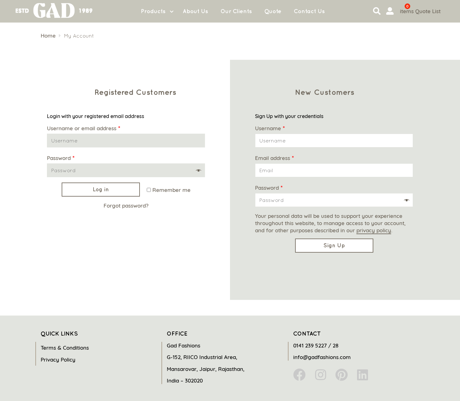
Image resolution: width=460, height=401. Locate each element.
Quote (272, 11)
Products (153, 11)
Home (48, 35)
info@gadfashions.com (322, 357)
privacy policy (373, 230)
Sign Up (334, 245)
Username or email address (83, 128)
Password (60, 158)
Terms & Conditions (65, 347)
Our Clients (236, 11)
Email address (274, 158)
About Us (195, 11)
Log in (101, 189)
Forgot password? (126, 205)
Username (270, 128)
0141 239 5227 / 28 (316, 345)
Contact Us (309, 11)
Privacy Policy (58, 359)
